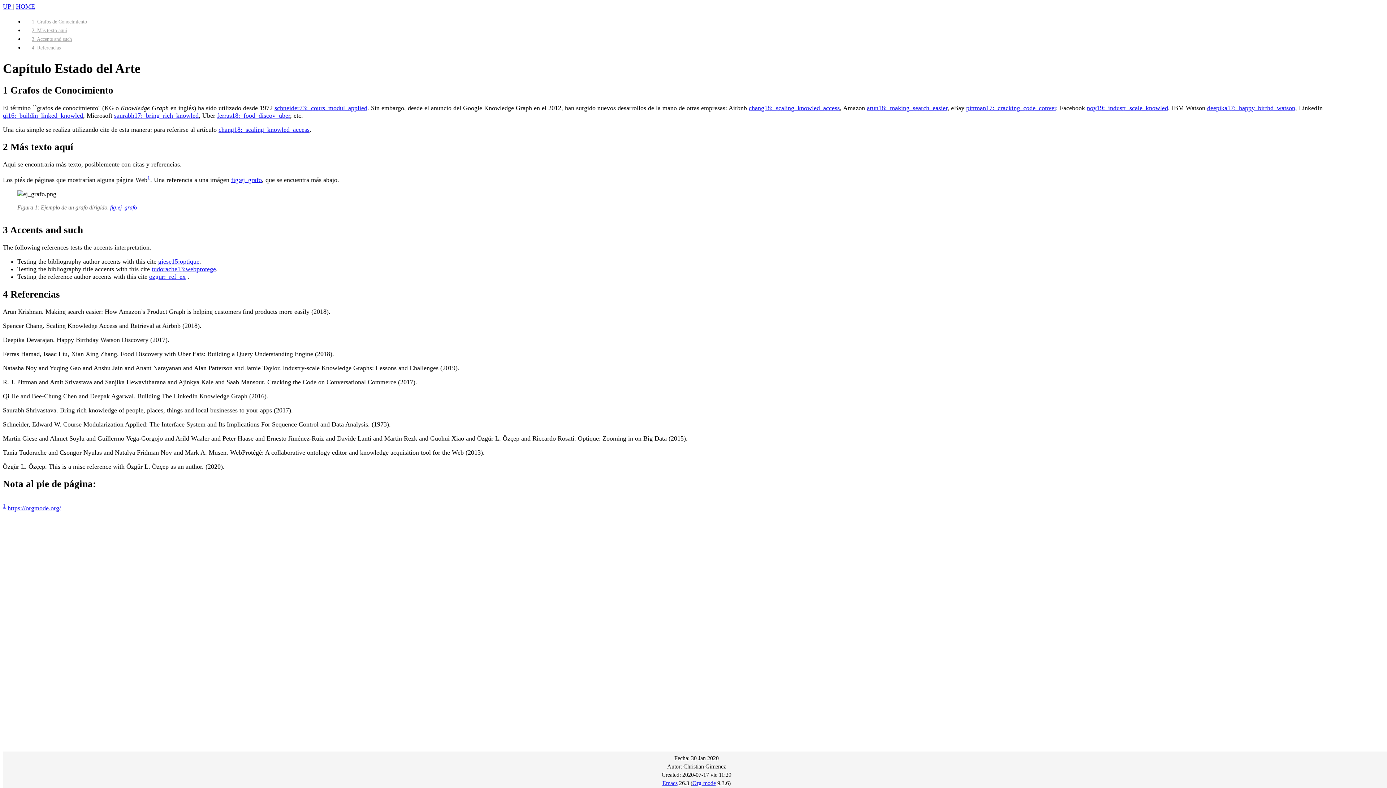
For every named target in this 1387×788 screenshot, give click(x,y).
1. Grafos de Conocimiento (59, 22)
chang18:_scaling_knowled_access (794, 108)
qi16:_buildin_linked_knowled (43, 115)
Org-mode (704, 783)
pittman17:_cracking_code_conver (1011, 108)
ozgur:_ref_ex (167, 276)
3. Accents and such (52, 39)
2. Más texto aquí (49, 30)
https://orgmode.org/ (34, 508)
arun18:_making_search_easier (907, 108)
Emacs (670, 783)
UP (8, 6)
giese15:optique (178, 261)
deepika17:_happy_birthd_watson (1251, 108)
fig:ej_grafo (246, 179)
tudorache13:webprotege (184, 269)
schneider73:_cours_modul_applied (321, 108)
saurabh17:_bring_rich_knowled (156, 115)
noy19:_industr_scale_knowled (1127, 108)
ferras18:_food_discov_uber (253, 115)
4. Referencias (46, 48)
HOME (25, 6)
